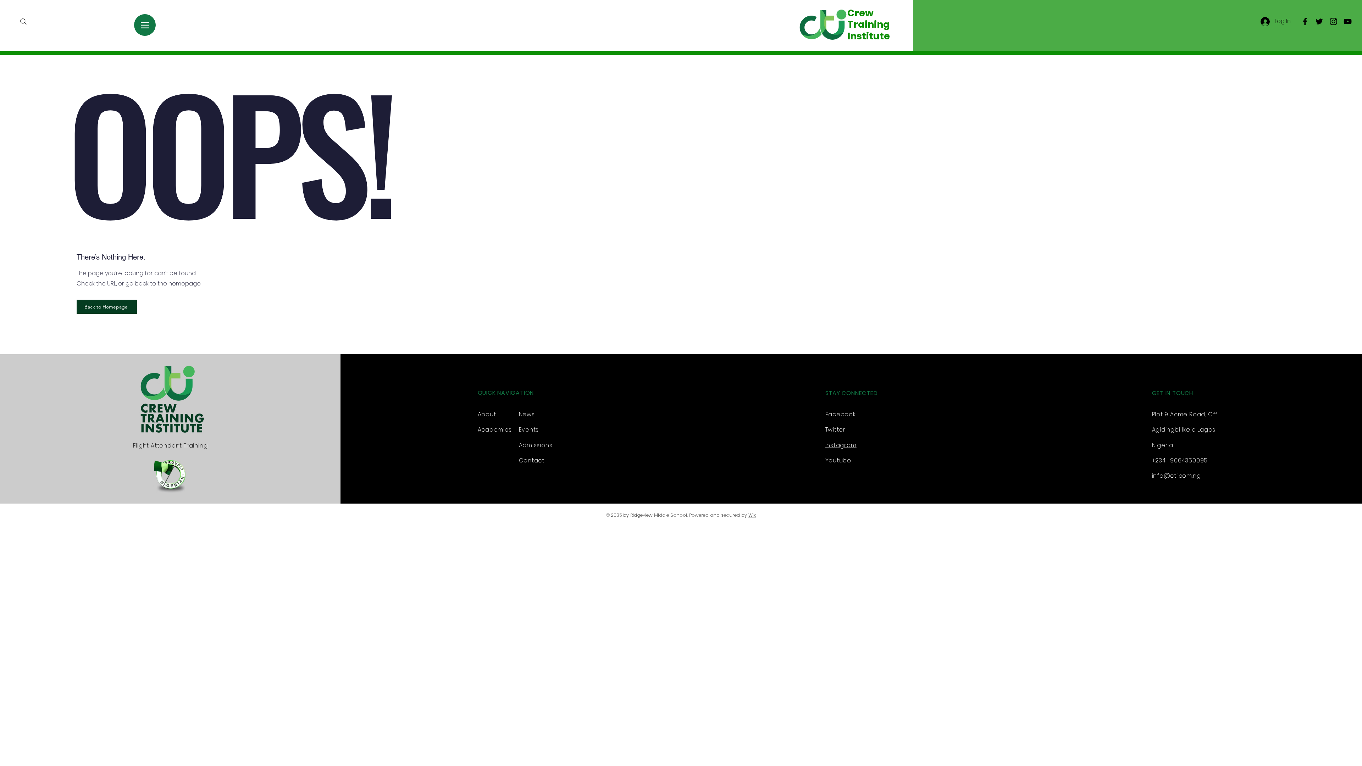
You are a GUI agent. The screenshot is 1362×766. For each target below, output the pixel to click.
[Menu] (145, 25)
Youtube (838, 460)
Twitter (835, 430)
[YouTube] (1347, 21)
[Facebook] (1305, 21)
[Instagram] (1333, 21)
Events (529, 430)
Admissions (536, 445)
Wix (752, 515)
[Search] (23, 21)
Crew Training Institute (868, 24)
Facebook (840, 414)
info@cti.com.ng (1176, 476)
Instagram (841, 445)
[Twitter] (1319, 21)
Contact (532, 460)
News (527, 414)
